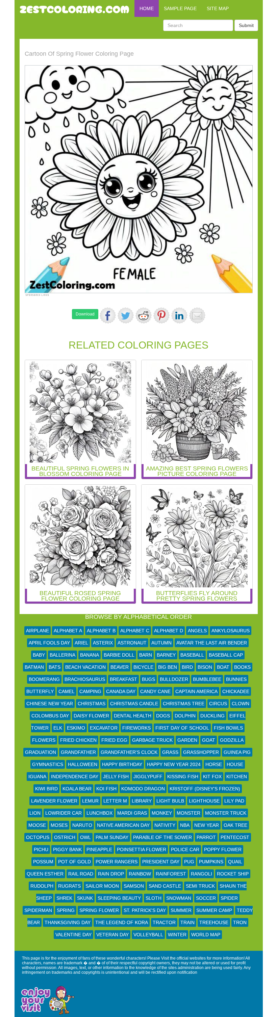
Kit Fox (212, 776)
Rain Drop (111, 873)
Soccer (206, 898)
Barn (145, 655)
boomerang (44, 679)
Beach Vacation (85, 667)
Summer (181, 910)
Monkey (162, 813)
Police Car (185, 849)
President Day (160, 861)
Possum (43, 861)
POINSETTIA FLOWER (141, 849)
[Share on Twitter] (126, 315)
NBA (185, 825)
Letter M (115, 801)
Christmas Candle (134, 703)
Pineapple (99, 849)
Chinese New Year (49, 703)
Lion (35, 813)
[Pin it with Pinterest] (161, 315)
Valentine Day (73, 934)
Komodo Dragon (143, 788)
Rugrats (69, 886)
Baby (39, 655)
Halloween (82, 764)
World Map (205, 934)
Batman (34, 667)
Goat (208, 740)
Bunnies (236, 679)
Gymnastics (47, 764)
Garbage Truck (152, 740)
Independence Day (74, 776)
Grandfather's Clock (129, 752)
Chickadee (235, 691)
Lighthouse (204, 801)
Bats (54, 667)
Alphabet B (101, 630)
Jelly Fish (116, 776)
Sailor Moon (102, 886)
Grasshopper (201, 752)
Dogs (163, 715)
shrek (64, 898)
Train (187, 922)
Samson (134, 886)
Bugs (148, 679)
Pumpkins (211, 861)
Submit (246, 25)
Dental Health (132, 715)
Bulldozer (174, 679)
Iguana (37, 776)
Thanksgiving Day (68, 922)
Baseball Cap (226, 655)
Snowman (178, 898)
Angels (197, 630)
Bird (187, 667)
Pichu (41, 849)
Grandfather (78, 752)
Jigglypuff (147, 776)
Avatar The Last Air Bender (211, 642)
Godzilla (232, 740)
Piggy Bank (67, 849)
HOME (147, 8)
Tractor (164, 922)
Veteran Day (112, 934)
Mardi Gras (132, 813)
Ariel (81, 642)
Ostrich (64, 837)
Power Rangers (116, 861)
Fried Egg (114, 740)
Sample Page (180, 8)
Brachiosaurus (85, 679)
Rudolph (41, 886)
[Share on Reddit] (143, 315)
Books (242, 667)
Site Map (218, 8)
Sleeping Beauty (119, 898)
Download (85, 314)
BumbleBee (207, 679)
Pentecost (235, 837)
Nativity (164, 825)
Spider (229, 898)
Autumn (161, 642)
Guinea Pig (237, 752)
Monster (188, 813)
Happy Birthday (122, 764)
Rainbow (140, 873)
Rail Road (80, 873)
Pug (189, 861)
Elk (57, 728)
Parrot (206, 837)
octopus (37, 837)
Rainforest (171, 873)
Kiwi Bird (46, 788)
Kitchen (236, 776)
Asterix (103, 642)
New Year (206, 825)
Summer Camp (214, 910)
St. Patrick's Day (145, 910)
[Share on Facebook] (108, 315)
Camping (90, 691)
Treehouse (213, 922)
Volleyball (148, 934)
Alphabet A (68, 630)
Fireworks (136, 728)
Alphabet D (168, 630)
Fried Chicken (78, 740)
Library (142, 801)
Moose (37, 825)
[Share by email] (197, 315)
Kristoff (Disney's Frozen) (205, 788)
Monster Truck (225, 813)
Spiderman (38, 910)
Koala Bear (77, 788)
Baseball (192, 655)
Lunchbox (99, 813)
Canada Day (120, 691)
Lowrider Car (63, 813)
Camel (66, 691)
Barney (166, 655)
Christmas (91, 703)
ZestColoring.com (74, 8)
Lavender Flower (54, 801)
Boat (223, 667)
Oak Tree (235, 825)
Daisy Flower (91, 715)
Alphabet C (134, 630)
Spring (66, 910)
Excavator (104, 728)
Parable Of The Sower (162, 837)
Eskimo (76, 728)
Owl (85, 837)
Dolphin (185, 715)
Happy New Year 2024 (174, 764)
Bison (205, 667)
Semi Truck (200, 886)
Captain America (196, 691)
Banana (89, 655)
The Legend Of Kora (121, 922)
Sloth (153, 898)
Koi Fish (106, 788)
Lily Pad (234, 801)
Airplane (37, 630)
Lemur (90, 801)
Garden (187, 740)
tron (240, 922)
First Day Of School (182, 728)
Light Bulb (170, 801)
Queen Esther (45, 873)
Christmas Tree (183, 703)
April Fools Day (49, 642)
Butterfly (40, 691)
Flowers (43, 740)
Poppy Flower (223, 849)
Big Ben (167, 667)
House (235, 764)
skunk (85, 898)
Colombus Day (50, 715)
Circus (218, 703)
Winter (177, 934)
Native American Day (123, 825)
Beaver (119, 667)
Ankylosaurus (230, 630)
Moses (59, 825)
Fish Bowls (228, 728)
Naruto (82, 825)
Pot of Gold (74, 861)
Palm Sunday (112, 837)
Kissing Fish (182, 776)
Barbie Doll (119, 655)
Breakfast (123, 679)
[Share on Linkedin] (179, 315)
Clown (240, 703)
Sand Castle (165, 886)
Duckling (212, 715)
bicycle (143, 667)
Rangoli (201, 873)
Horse (213, 764)
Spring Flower (99, 910)
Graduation (40, 752)
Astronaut (132, 642)
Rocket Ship (233, 873)
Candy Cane (155, 691)
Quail (235, 861)
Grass (170, 752)
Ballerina (62, 655)
